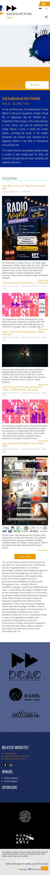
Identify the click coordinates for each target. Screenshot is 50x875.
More (4, 859)
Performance (36, 869)
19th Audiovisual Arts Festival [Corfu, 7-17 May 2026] (25, 283)
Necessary (24, 869)
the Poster (35, 85)
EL (46, 8)
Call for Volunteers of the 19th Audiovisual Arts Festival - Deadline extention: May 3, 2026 (22, 388)
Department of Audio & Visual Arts (16, 756)
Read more (43, 280)
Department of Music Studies (14, 759)
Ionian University (10, 753)
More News (25, 556)
